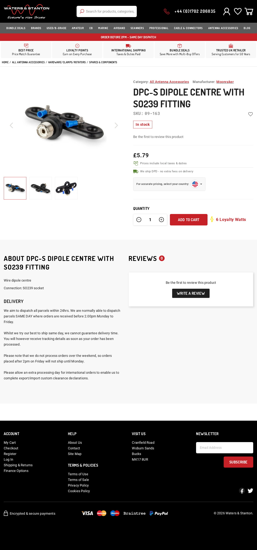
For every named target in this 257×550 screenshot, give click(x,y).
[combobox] (107, 11)
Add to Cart (188, 219)
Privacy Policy (78, 485)
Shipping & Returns (18, 465)
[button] (11, 125)
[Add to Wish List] (250, 114)
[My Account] (226, 11)
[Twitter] (250, 490)
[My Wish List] (237, 11)
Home (5, 62)
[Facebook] (242, 490)
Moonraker (225, 82)
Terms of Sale (78, 480)
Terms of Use (78, 474)
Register (10, 454)
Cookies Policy (79, 491)
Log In (8, 459)
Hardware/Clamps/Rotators (67, 62)
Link (128, 50)
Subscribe (238, 462)
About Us (75, 443)
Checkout (11, 448)
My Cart (10, 443)
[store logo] (26, 11)
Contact (74, 448)
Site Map (74, 454)
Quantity (141, 208)
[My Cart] (248, 11)
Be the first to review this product (158, 137)
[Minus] (138, 219)
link (77, 50)
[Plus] (161, 219)
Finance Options (16, 471)
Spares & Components (103, 62)
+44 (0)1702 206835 (195, 11)
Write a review (191, 293)
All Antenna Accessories (28, 62)
